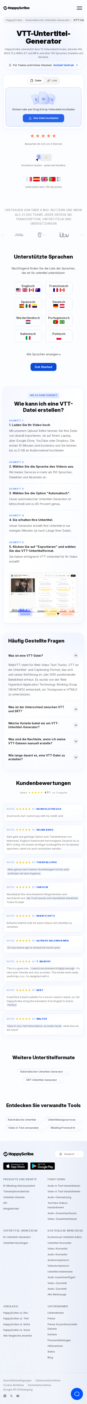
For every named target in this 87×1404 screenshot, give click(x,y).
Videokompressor (58, 1265)
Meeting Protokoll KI (63, 1127)
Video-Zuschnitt (57, 1283)
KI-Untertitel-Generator (17, 1237)
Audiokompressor (58, 1260)
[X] (11, 1396)
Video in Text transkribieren (64, 1191)
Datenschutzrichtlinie (48, 1380)
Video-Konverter (58, 1248)
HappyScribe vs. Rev (15, 1312)
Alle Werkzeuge (57, 1294)
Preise (51, 1318)
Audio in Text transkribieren (64, 1185)
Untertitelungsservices (62, 1119)
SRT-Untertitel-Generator (41, 1079)
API (5, 1202)
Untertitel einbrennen (60, 1271)
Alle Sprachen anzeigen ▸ (44, 354)
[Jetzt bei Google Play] (42, 1166)
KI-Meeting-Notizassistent (19, 1185)
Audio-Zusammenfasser (62, 1213)
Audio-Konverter (57, 1254)
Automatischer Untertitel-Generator (47, 20)
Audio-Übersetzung (59, 1197)
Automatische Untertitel (22, 1119)
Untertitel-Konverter (59, 1242)
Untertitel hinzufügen (15, 1242)
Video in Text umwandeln (23, 1127)
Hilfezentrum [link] (55, 1345)
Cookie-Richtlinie (13, 1385)
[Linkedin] (4, 1396)
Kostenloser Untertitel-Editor (65, 1237)
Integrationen (11, 1208)
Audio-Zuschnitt (57, 1288)
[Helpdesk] (77, 1394)
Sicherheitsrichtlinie (39, 1385)
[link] (43, 65)
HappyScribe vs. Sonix (16, 1329)
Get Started (43, 367)
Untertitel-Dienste (14, 1197)
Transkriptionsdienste (16, 1191)
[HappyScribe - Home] (16, 8)
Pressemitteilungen (59, 1340)
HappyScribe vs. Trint (16, 1318)
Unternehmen (56, 1312)
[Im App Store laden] (15, 1166)
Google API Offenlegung (18, 1389)
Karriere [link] (52, 1334)
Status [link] (51, 1351)
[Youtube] (17, 1396)
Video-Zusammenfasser (62, 1218)
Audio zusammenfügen (61, 1277)
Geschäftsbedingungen (17, 1380)
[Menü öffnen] (79, 8)
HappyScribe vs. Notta (16, 1324)
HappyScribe (14, 20)
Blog (50, 1357)
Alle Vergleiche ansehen (17, 1335)
